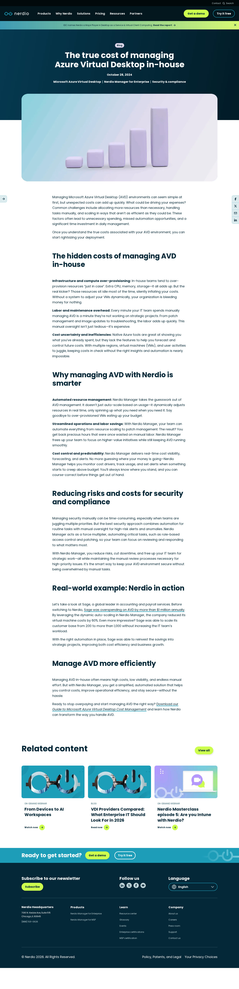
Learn (124, 907)
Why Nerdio (64, 14)
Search (230, 3)
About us (173, 913)
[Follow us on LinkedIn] (122, 885)
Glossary (124, 919)
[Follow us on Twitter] (129, 885)
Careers (172, 919)
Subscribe (32, 887)
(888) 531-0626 (30, 921)
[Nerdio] (16, 14)
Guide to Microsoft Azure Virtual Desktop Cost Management (99, 709)
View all (204, 750)
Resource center (128, 913)
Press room (174, 925)
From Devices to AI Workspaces (44, 811)
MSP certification (128, 938)
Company (175, 907)
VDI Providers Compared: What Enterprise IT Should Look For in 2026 (118, 814)
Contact (216, 3)
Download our (167, 704)
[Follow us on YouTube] (143, 885)
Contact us (174, 938)
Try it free (224, 14)
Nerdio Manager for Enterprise (86, 913)
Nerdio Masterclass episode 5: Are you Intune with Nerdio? (184, 814)
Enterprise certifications (132, 931)
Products (44, 14)
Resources (117, 14)
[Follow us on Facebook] (136, 885)
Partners (136, 14)
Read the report (162, 25)
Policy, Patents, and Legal (161, 957)
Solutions (83, 14)
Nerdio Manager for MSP (83, 919)
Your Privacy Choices (201, 957)
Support (172, 931)
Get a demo (196, 14)
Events (123, 925)
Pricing (100, 14)
